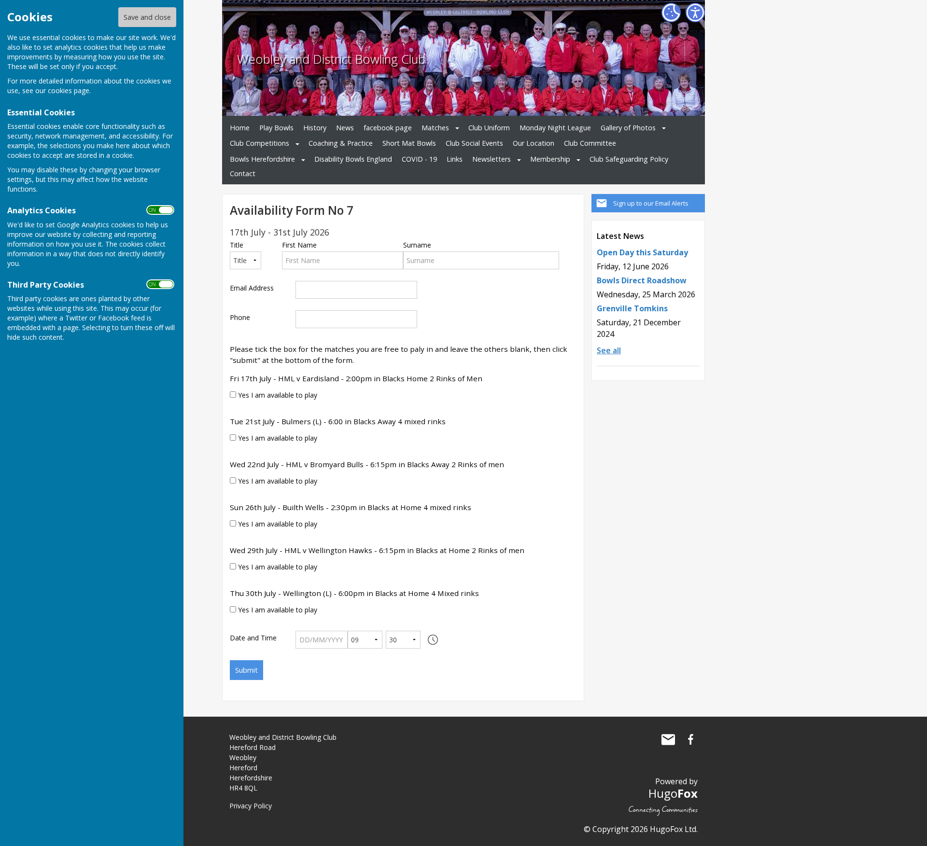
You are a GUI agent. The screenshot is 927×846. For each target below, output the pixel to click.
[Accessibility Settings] (695, 12)
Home (240, 127)
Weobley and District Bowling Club (331, 59)
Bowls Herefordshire (262, 159)
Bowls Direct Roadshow (642, 280)
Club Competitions (259, 143)
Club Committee (590, 143)
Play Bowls (276, 127)
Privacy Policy (250, 805)
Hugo (673, 793)
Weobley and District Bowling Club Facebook (690, 739)
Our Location (533, 143)
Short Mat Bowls (409, 143)
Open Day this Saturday (642, 252)
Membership (550, 159)
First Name (299, 245)
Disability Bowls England (353, 159)
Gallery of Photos (628, 127)
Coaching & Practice (341, 143)
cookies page (68, 90)
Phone (240, 317)
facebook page (388, 127)
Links (455, 159)
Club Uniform (489, 127)
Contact (242, 173)
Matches (435, 127)
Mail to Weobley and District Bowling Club (668, 739)
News (345, 127)
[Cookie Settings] (671, 12)
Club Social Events (474, 143)
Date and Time (253, 638)
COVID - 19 (419, 159)
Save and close (147, 17)
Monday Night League (555, 127)
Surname (417, 245)
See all (609, 350)
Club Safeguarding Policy (629, 159)
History (314, 127)
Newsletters (491, 159)
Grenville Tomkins (632, 308)
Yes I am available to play (276, 395)
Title (236, 245)
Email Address (252, 288)
